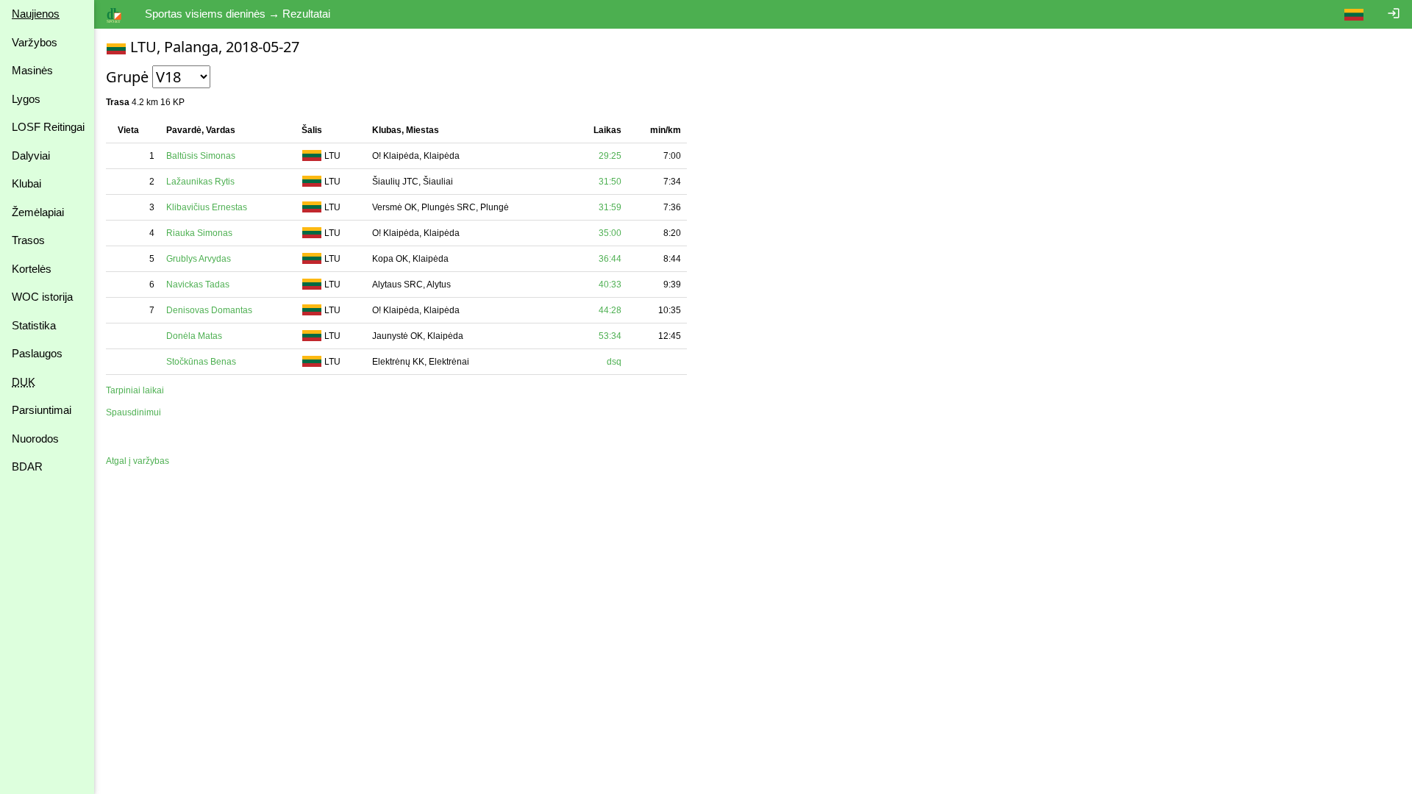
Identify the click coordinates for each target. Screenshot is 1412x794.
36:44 (610, 259)
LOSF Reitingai (48, 127)
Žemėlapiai (38, 212)
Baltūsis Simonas (200, 156)
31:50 (610, 181)
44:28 (610, 310)
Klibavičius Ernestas (206, 207)
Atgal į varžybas (137, 461)
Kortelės (31, 268)
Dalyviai (31, 155)
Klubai (26, 183)
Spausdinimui (133, 412)
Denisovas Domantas (209, 310)
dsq (614, 362)
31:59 (610, 207)
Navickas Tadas (197, 284)
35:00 (610, 233)
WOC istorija (42, 296)
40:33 (610, 284)
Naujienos (36, 13)
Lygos (26, 99)
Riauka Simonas (199, 233)
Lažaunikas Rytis (200, 181)
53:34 (610, 336)
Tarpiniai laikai (135, 390)
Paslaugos (37, 353)
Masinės (32, 70)
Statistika (34, 325)
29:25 (610, 156)
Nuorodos (35, 438)
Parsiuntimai (41, 410)
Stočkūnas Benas (201, 362)
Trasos (28, 240)
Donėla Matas (194, 336)
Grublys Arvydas (198, 259)
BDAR (27, 466)
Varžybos (34, 42)
